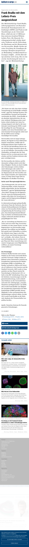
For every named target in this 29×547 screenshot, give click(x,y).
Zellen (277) (17, 319)
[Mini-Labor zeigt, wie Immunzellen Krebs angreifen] (14, 349)
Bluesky (3, 463)
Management (4, 445)
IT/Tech (3, 447)
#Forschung (7, 371)
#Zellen (25, 371)
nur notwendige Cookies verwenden (14, 539)
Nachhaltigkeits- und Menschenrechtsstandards (8, 475)
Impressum (4, 480)
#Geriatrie (11, 432)
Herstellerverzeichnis (6, 457)
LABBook (3, 455)
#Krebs (18, 371)
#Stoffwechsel (20, 432)
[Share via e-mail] (19, 333)
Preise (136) (7, 319)
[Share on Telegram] (15, 333)
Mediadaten (4, 470)
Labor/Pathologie (5, 442)
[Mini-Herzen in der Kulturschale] (14, 381)
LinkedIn (3, 465)
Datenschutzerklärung (10, 535)
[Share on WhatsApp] (12, 333)
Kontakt (3, 473)
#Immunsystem (13, 371)
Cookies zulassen (14, 543)
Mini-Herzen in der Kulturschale (10, 391)
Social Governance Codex (7, 477)
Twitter (3, 462)
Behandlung (4, 444)
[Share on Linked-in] (9, 333)
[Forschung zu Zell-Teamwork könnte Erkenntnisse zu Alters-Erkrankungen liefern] (14, 411)
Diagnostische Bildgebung (7, 441)
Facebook (3, 460)
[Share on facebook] (2, 333)
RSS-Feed (3, 466)
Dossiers (3, 452)
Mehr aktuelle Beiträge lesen (11, 328)
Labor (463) (20, 317)
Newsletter (4, 471)
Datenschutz (4, 479)
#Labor (22, 371)
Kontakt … (6, 323)
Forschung (4, 448)
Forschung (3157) (8, 317)
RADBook (3, 454)
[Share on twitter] (6, 333)
